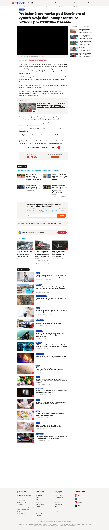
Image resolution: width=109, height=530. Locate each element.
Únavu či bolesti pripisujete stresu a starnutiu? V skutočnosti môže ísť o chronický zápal (52, 276)
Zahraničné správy (21, 502)
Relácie (57, 506)
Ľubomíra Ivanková (40, 279)
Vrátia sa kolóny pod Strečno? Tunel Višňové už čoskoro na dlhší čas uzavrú (60, 177)
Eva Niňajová (39, 405)
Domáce (62, 3)
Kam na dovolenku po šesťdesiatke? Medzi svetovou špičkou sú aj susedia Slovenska (85, 37)
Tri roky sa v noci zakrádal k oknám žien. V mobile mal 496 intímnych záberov (52, 391)
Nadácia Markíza (40, 513)
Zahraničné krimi (40, 319)
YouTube (80, 502)
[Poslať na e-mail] (32, 157)
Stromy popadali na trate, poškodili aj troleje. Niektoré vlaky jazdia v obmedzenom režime (42, 254)
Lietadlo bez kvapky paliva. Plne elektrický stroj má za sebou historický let (59, 253)
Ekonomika (81, 3)
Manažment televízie (41, 511)
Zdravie (37, 273)
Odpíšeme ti (39, 515)
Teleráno (38, 338)
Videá (96, 3)
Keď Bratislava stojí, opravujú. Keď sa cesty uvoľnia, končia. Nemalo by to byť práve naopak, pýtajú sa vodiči (60, 190)
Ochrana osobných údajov (23, 509)
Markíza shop (39, 518)
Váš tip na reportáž (25, 495)
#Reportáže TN (36, 170)
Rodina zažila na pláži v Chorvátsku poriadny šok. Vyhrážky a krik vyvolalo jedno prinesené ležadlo (50, 288)
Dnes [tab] (84, 26)
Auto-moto (38, 342)
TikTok (79, 505)
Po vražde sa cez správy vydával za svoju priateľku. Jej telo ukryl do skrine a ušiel (49, 322)
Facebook (80, 498)
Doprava (32, 6)
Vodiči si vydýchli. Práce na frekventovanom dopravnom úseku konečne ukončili (24, 253)
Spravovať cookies (21, 513)
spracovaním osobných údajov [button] (51, 210)
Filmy (56, 511)
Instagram (80, 495)
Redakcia (19, 511)
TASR (18, 258)
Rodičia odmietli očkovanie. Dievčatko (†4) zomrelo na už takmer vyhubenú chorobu (50, 425)
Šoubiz (37, 497)
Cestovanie (38, 284)
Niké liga (57, 502)
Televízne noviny (59, 497)
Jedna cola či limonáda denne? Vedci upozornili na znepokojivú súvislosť (51, 311)
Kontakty (19, 498)
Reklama (38, 506)
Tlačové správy (40, 504)
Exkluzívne (54, 3)
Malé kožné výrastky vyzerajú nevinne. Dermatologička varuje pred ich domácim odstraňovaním (85, 31)
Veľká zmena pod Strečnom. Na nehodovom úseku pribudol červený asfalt (33, 177)
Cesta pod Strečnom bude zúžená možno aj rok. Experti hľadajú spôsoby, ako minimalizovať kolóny (51, 105)
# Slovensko (56, 170)
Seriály (57, 509)
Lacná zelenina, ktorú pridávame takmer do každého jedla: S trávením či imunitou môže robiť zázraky (51, 381)
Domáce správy (21, 500)
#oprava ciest (47, 170)
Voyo (59, 223)
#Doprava (20, 170)
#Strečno (27, 170)
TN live (47, 3)
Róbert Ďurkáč (39, 292)
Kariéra (38, 509)
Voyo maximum (59, 495)
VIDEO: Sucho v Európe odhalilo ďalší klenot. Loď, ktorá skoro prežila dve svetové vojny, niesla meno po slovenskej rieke (85, 55)
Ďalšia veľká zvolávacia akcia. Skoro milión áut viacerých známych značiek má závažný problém (52, 345)
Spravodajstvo (59, 499)
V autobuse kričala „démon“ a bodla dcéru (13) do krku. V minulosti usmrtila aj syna (51, 437)
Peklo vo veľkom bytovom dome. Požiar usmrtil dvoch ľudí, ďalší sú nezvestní (51, 357)
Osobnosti (38, 502)
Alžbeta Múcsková (40, 325)
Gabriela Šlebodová (41, 302)
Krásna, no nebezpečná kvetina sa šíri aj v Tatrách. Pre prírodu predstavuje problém (85, 43)
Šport (90, 3)
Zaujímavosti (39, 331)
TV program (39, 495)
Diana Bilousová (56, 258)
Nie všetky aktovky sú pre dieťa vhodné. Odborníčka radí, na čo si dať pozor (33, 188)
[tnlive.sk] (18, 3)
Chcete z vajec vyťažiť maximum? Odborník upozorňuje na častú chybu (50, 414)
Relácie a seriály (40, 499)
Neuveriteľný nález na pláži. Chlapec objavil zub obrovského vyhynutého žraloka (51, 299)
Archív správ (20, 504)
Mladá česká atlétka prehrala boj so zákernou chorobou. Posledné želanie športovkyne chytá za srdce (85, 49)
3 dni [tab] (88, 26)
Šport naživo (58, 504)
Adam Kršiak (38, 260)
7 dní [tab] (91, 26)
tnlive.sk (21, 6)
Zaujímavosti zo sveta (41, 296)
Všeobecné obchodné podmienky (25, 507)
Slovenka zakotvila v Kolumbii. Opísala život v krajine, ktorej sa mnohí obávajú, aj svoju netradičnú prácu (50, 335)
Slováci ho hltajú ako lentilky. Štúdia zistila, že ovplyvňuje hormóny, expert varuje (51, 403)
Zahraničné (71, 3)
